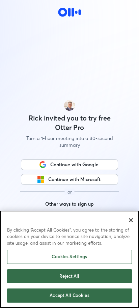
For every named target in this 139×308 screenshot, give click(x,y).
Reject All (69, 276)
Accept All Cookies (69, 295)
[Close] (130, 220)
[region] (69, 259)
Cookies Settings (69, 256)
